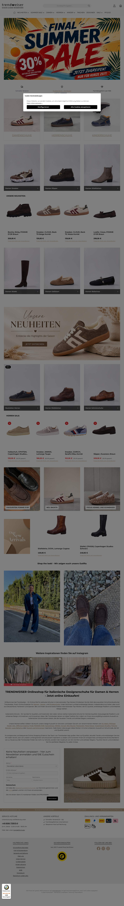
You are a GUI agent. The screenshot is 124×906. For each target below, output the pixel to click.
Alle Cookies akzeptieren (80, 107)
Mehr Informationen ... (35, 103)
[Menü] (10, 885)
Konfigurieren (43, 107)
